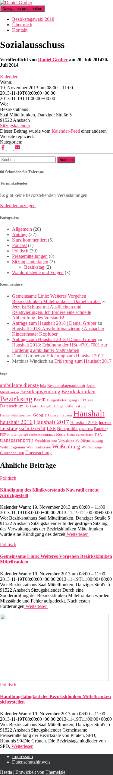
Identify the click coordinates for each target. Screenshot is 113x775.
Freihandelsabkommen (16, 415)
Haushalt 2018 (84, 422)
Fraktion (80, 406)
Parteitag (101, 428)
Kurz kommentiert (29, 239)
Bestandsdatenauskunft (66, 385)
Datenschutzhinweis (31, 761)
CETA (82, 400)
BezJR (40, 399)
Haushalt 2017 (51, 422)
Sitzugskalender (15, 125)
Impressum (22, 756)
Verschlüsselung (46, 440)
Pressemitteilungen (30, 256)
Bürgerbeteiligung (62, 400)
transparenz (12, 440)
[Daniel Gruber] (16, 2)
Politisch (20, 250)
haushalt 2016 (16, 422)
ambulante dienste (19, 385)
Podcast (19, 245)
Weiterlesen (77, 534)
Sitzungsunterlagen (30, 261)
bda (43, 385)
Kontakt (19, 30)
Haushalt (89, 413)
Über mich (22, 24)
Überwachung (38, 452)
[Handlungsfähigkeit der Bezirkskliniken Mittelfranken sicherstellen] (54, 679)
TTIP (29, 440)
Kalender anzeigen (18, 205)
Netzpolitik (67, 428)
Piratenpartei (17, 434)
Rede (61, 434)
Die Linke (31, 406)
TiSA (98, 434)
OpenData (86, 429)
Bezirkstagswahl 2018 (33, 19)
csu (90, 400)
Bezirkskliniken (78, 391)
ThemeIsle (55, 772)
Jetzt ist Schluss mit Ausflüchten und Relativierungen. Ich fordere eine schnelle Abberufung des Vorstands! (51, 312)
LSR (51, 428)
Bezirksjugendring (40, 391)
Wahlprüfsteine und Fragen (38, 272)
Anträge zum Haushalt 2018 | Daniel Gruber (54, 323)
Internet (105, 422)
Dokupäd (45, 406)
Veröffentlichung (89, 440)
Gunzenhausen (60, 415)
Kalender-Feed (66, 131)
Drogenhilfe (63, 406)
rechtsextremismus (42, 434)
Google (40, 415)
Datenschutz (11, 405)
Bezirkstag (34, 267)
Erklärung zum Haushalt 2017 (75, 355)
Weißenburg (66, 446)
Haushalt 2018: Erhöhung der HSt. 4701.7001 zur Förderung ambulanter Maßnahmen (59, 347)
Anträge (19, 234)
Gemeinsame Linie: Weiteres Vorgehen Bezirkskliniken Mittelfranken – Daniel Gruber (56, 298)
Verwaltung (66, 440)
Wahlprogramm (12, 447)
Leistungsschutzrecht (23, 428)
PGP (3, 434)
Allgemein (22, 229)
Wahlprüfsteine (38, 447)
